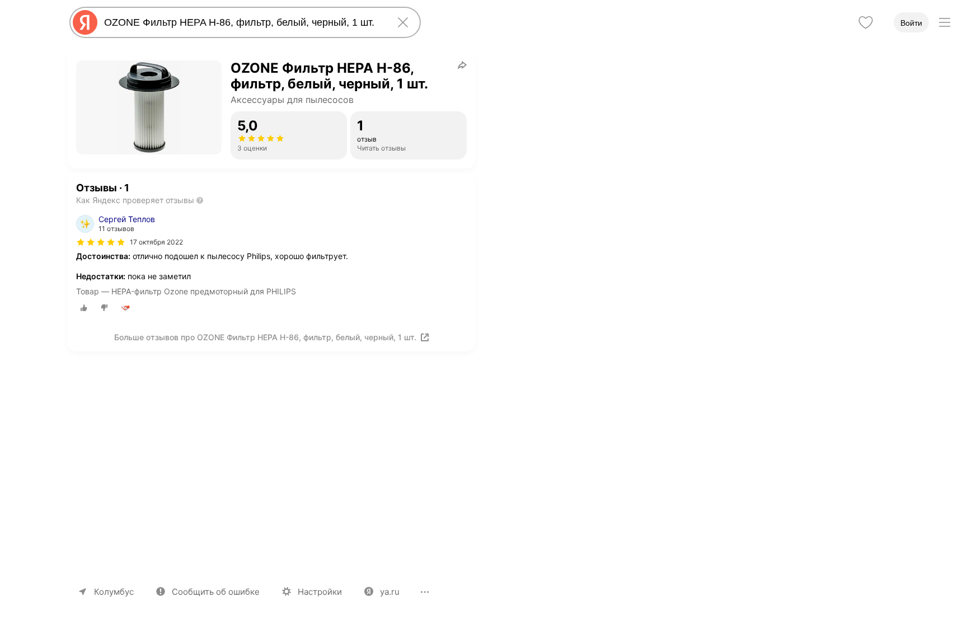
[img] (100, 242)
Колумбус (114, 591)
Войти (911, 22)
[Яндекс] (85, 22)
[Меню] (944, 22)
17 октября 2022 (156, 242)
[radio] (84, 307)
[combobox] (242, 22)
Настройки (320, 591)
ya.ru (390, 591)
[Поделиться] (462, 64)
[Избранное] (865, 22)
